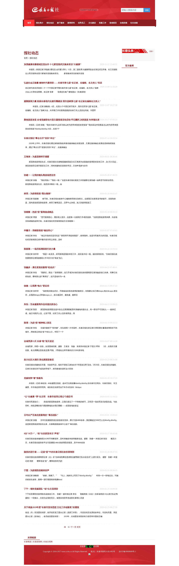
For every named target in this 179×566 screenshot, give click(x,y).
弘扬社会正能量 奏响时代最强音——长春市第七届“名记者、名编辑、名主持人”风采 (63, 83)
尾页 (78, 527)
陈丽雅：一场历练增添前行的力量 (39, 249)
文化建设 (92, 23)
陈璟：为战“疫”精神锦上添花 (37, 323)
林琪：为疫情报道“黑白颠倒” (37, 193)
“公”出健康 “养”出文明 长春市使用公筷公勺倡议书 (48, 396)
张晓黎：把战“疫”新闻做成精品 (38, 212)
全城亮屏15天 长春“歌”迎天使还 (39, 341)
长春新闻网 (37, 542)
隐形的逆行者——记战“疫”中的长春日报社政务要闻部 (49, 452)
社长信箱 (134, 23)
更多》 (151, 51)
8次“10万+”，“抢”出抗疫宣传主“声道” (42, 433)
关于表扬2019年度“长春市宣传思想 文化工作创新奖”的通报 (51, 507)
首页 (29, 23)
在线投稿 (123, 23)
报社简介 (39, 23)
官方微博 (129, 66)
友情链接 (32, 537)
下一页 (73, 527)
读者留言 (113, 23)
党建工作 (102, 23)
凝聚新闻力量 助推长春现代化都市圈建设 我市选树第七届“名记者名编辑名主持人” (62, 101)
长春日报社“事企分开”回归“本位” (39, 138)
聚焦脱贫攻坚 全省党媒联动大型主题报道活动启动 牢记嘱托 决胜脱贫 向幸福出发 (61, 120)
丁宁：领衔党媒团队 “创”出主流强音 (41, 489)
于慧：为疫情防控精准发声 (36, 470)
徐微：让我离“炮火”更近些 (36, 286)
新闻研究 (71, 23)
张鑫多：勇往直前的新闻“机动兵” (39, 267)
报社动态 (50, 23)
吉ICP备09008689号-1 (127, 552)
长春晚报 (27, 542)
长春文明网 (48, 542)
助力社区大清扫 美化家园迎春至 (39, 360)
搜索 (147, 10)
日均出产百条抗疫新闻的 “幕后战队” (41, 415)
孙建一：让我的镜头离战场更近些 (39, 175)
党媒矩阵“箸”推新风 (33, 378)
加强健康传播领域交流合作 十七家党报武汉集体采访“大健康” (52, 64)
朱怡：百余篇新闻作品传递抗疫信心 (41, 304)
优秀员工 (81, 23)
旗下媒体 (60, 23)
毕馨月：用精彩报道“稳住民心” (38, 230)
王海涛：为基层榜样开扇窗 (36, 157)
